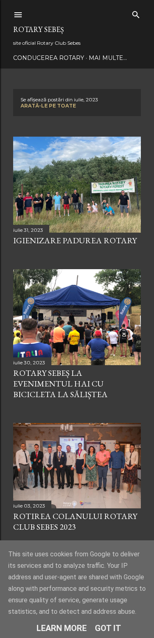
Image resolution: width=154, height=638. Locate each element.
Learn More (62, 628)
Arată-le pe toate (48, 106)
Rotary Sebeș (38, 29)
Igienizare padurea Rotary (75, 240)
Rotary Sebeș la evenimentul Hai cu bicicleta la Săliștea (60, 384)
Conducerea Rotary (48, 58)
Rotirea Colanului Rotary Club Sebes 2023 (75, 521)
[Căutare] (136, 13)
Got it (108, 628)
